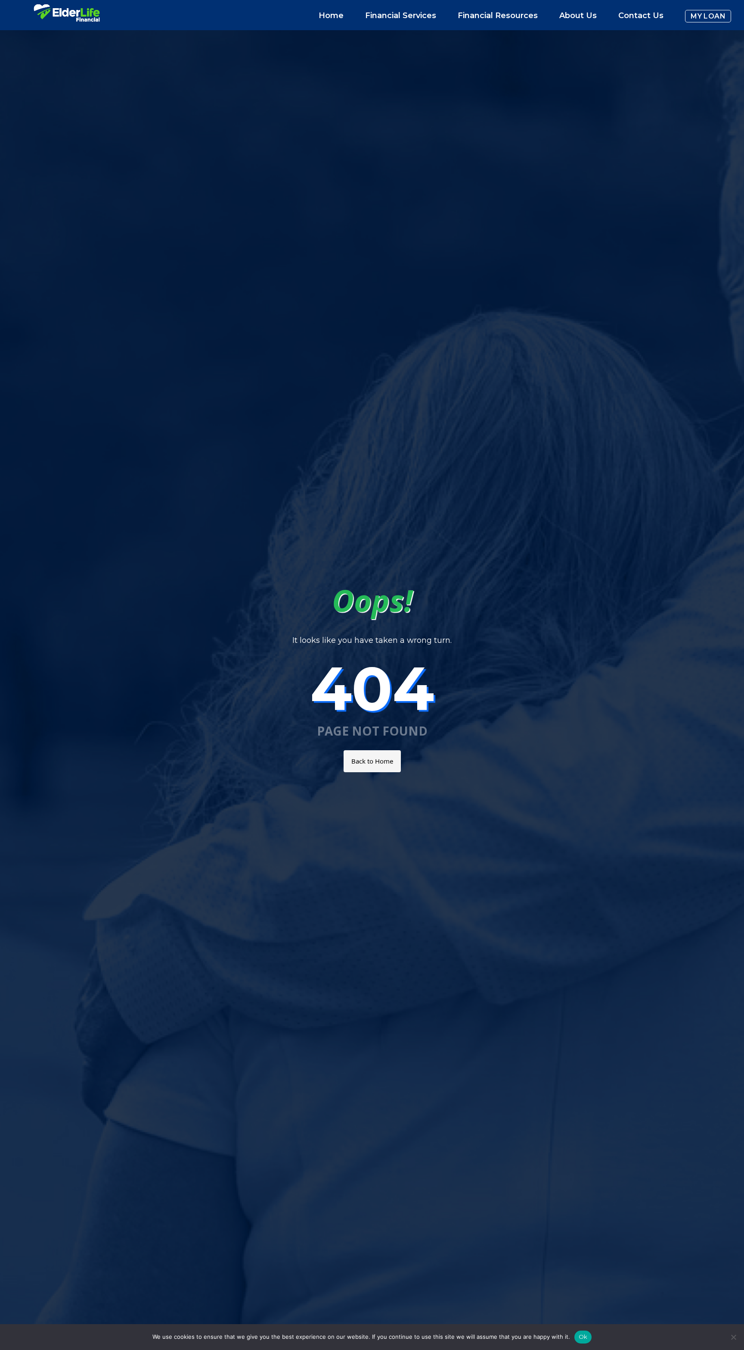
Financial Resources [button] (498, 15)
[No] (733, 1337)
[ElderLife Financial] (67, 16)
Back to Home (372, 761)
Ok (583, 1336)
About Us (578, 15)
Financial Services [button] (400, 15)
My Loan (708, 16)
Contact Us (640, 15)
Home (331, 15)
